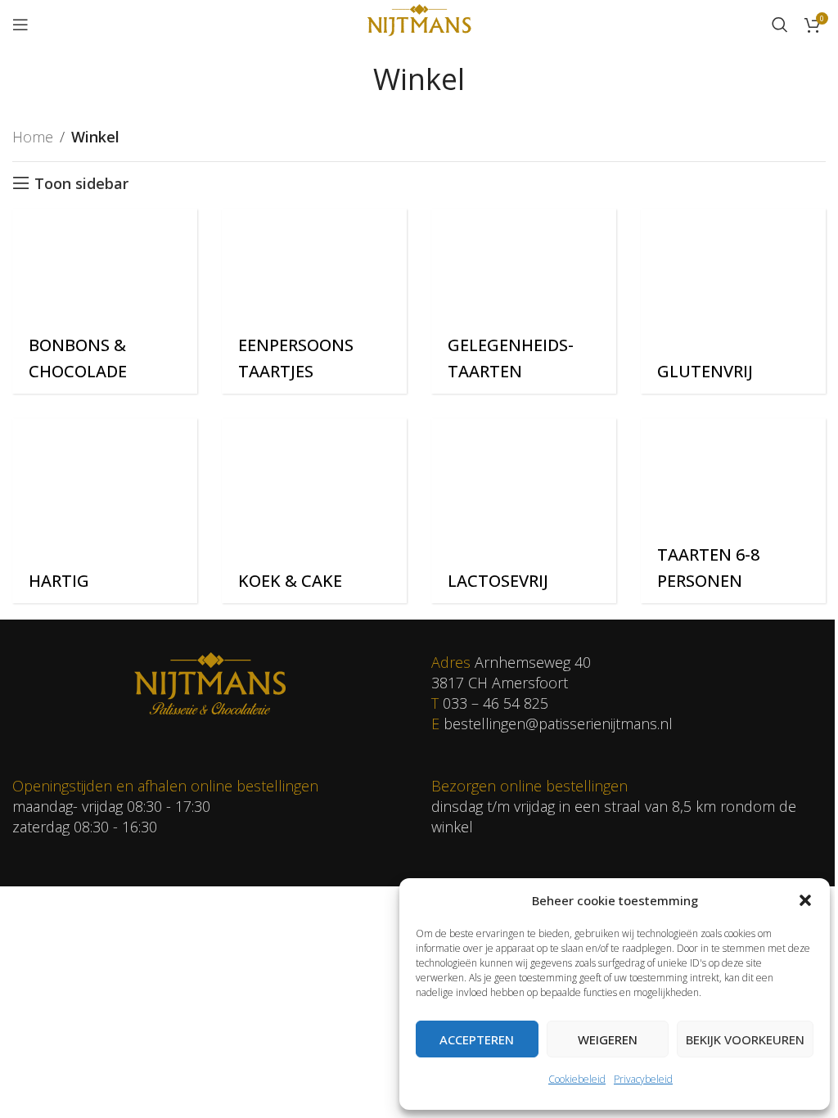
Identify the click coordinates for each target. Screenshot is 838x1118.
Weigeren (608, 1039)
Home (32, 137)
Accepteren (476, 1039)
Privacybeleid (643, 1079)
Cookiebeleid (577, 1079)
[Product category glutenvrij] (733, 301)
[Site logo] (419, 23)
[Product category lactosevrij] (523, 510)
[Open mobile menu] (20, 24)
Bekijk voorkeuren (745, 1039)
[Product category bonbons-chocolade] (104, 301)
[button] (805, 900)
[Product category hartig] (104, 510)
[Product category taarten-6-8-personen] (733, 510)
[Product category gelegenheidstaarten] (523, 301)
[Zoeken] (780, 24)
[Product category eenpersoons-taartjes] (314, 301)
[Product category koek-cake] (314, 510)
